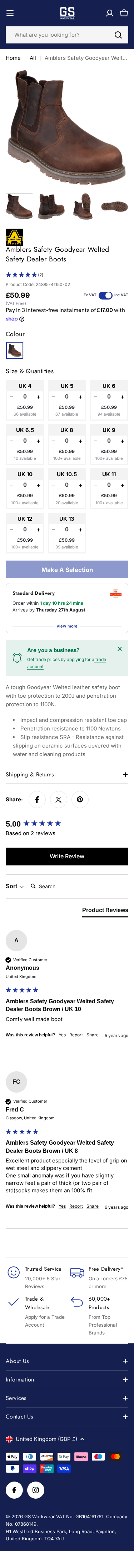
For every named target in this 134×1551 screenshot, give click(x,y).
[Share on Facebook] (37, 799)
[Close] (119, 649)
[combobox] (67, 34)
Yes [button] (62, 1034)
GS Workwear (39, 1516)
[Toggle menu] (10, 13)
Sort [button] (12, 886)
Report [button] (76, 1034)
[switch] (106, 296)
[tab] (105, 911)
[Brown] (15, 350)
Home (13, 57)
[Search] (118, 35)
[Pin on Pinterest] (80, 799)
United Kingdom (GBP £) (46, 1439)
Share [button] (92, 1034)
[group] (67, 824)
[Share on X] (58, 799)
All (33, 57)
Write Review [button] (67, 856)
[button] (67, 275)
